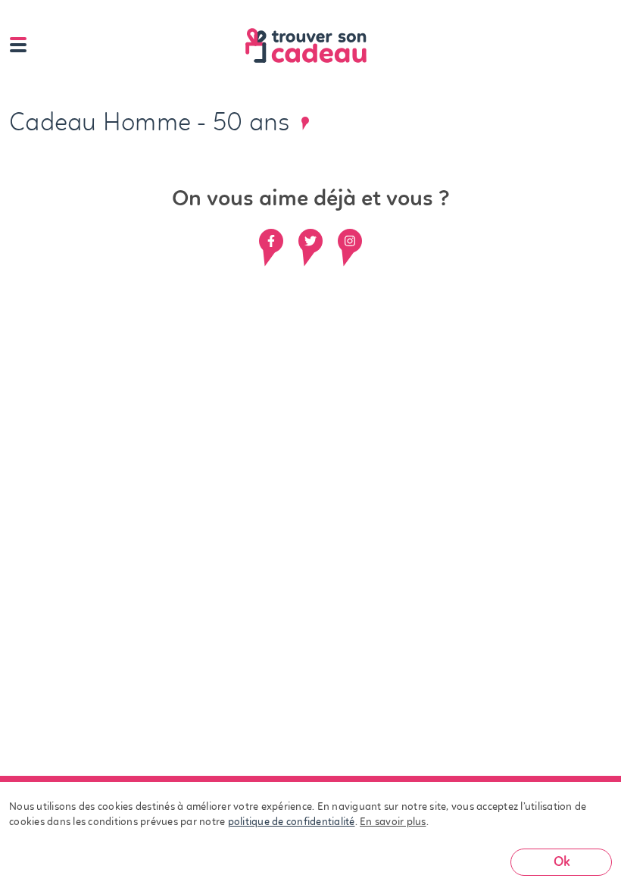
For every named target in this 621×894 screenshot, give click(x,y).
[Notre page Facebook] (271, 241)
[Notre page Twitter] (310, 241)
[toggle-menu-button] (18, 45)
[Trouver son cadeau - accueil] (324, 45)
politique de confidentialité (291, 822)
